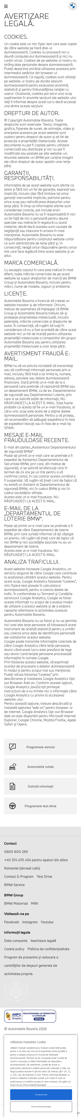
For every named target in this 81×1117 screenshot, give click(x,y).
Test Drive (44, 876)
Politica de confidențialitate (48, 949)
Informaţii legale (17, 932)
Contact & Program (18, 876)
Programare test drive (40, 806)
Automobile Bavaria (72, 6)
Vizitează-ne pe (16, 913)
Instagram (30, 922)
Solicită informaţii (40, 786)
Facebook (11, 922)
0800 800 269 (16, 851)
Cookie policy (14, 949)
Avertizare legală (43, 940)
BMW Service (14, 885)
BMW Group (13, 895)
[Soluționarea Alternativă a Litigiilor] (40, 1016)
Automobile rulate (40, 767)
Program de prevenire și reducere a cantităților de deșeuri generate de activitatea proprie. (31, 965)
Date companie (15, 940)
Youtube (47, 922)
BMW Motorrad (16, 903)
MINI (34, 903)
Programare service (40, 747)
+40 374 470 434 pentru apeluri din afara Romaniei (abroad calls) (36, 864)
